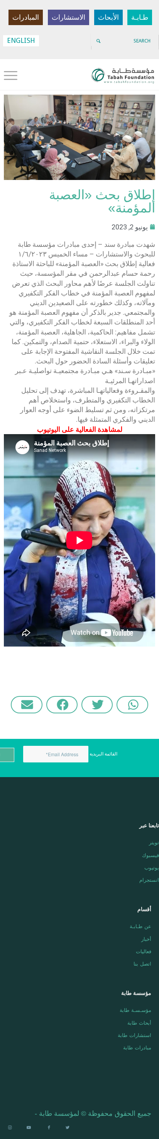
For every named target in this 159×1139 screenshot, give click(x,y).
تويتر (154, 842)
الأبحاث (108, 17)
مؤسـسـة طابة (135, 1009)
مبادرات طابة (137, 1047)
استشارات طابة (134, 1035)
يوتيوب (151, 867)
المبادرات (25, 17)
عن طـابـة (140, 926)
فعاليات (143, 951)
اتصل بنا (142, 963)
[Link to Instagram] (9, 1127)
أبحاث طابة (139, 1022)
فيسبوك (150, 855)
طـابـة (139, 17)
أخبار (146, 938)
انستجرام (149, 879)
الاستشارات (68, 17)
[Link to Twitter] (67, 1127)
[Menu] (13, 74)
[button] (132, 704)
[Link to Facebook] (48, 1127)
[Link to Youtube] (29, 1127)
